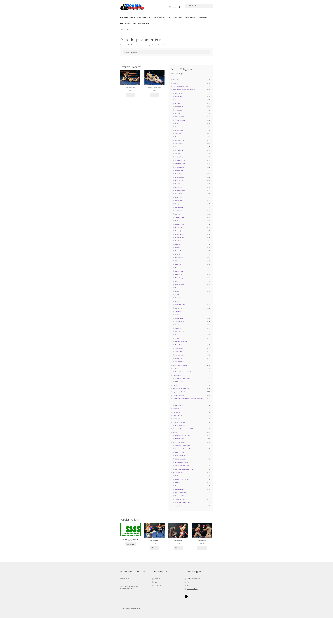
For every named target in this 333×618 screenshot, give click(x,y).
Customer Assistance (193, 579)
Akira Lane (178, 100)
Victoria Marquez (180, 362)
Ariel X (177, 123)
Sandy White (179, 308)
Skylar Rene (178, 328)
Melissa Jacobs (179, 258)
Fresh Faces (178, 486)
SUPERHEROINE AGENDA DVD (184, 469)
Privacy (189, 585)
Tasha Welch (179, 348)
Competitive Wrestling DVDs (183, 449)
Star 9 (177, 338)
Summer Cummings (181, 341)
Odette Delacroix (178, 415)
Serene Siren (179, 318)
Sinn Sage (178, 325)
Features (175, 385)
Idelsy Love (178, 204)
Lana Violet (178, 241)
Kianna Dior (178, 227)
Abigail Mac (178, 96)
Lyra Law (177, 254)
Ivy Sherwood (179, 207)
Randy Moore (179, 298)
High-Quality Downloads (143, 17)
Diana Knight (179, 174)
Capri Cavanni (179, 137)
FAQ (188, 582)
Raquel (177, 301)
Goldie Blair (178, 194)
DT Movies (176, 368)
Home (123, 29)
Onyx (176, 281)
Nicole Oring (179, 278)
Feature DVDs (177, 375)
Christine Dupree (180, 167)
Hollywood (178, 200)
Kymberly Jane (179, 237)
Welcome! (158, 579)
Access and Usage (192, 589)
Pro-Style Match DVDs (181, 462)
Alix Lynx (177, 103)
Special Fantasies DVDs (182, 466)
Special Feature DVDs (190, 17)
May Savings (176, 402)
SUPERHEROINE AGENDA (182, 502)
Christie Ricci (179, 157)
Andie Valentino (180, 117)
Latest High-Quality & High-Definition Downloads (188, 398)
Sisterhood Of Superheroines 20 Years (184, 429)
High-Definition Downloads (127, 17)
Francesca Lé (179, 187)
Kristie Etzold (179, 234)
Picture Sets (176, 419)
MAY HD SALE (179, 405)
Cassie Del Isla (179, 140)
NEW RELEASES (179, 439)
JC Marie (177, 214)
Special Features (177, 17)
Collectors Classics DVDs (182, 378)
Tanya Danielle (179, 345)
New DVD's (176, 408)
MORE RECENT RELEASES (183, 435)
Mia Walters (178, 261)
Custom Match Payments (180, 86)
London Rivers (179, 251)
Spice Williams (179, 331)
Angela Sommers (180, 120)
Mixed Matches (179, 489)
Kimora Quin (179, 231)
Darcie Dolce (179, 170)
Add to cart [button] (130, 95)
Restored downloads (181, 425)
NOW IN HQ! (176, 412)
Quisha (177, 294)
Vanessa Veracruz (180, 355)
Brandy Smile (179, 130)
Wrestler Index (203, 17)
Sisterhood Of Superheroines (183, 496)
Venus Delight (179, 358)
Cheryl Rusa (178, 153)
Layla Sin (177, 244)
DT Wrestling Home (143, 23)
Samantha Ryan (180, 304)
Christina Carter (180, 164)
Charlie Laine (179, 147)
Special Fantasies (180, 499)
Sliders (175, 432)
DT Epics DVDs (179, 382)
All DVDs (175, 83)
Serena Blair (178, 315)
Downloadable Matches (180, 365)
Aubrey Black (179, 127)
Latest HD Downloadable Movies (184, 372)
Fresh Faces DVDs (180, 456)
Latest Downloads (178, 395)
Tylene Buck (178, 351)
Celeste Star (179, 143)
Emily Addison (179, 177)
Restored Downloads (179, 422)
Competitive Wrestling (182, 479)
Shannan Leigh (179, 321)
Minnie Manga (179, 271)
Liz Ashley (178, 247)
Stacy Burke (178, 335)
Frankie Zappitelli (180, 190)
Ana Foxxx (178, 113)
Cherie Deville (179, 150)
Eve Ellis (177, 184)
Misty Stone (178, 274)
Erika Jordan (179, 180)
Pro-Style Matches (180, 492)
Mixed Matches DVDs (181, 459)
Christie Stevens (180, 160)
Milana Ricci (178, 268)
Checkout (128, 23)
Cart (121, 23)
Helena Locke (179, 197)
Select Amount (131, 544)
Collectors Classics (180, 476)
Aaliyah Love (179, 93)
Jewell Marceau (179, 217)
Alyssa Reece (179, 106)
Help (134, 23)
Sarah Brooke (179, 311)
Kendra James (179, 224)
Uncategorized (177, 506)
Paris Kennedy (179, 284)
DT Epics (177, 482)
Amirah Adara (179, 110)
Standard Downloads (159, 17)
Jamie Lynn (178, 211)
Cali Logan (178, 133)
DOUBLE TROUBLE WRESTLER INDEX (184, 90)
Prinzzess (178, 288)
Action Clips (176, 80)
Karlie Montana (179, 221)
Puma (177, 291)
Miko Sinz (178, 264)
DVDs (168, 17)
